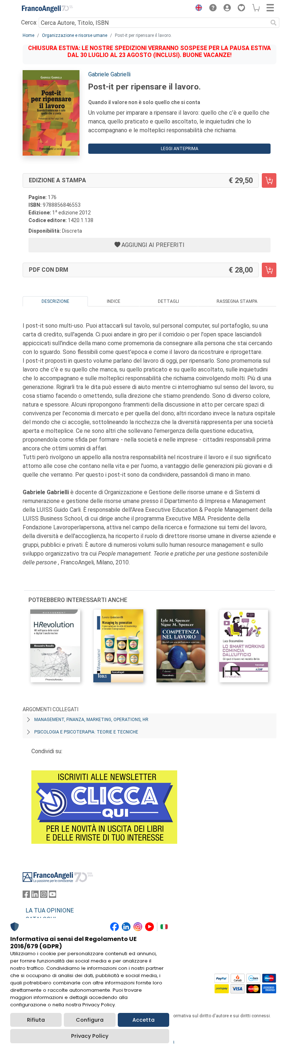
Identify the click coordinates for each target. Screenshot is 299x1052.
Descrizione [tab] (55, 301)
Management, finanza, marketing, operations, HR (91, 719)
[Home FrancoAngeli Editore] (47, 9)
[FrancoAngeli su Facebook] (26, 895)
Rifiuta (36, 1020)
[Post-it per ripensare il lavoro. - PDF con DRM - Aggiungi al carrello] (269, 270)
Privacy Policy (89, 1036)
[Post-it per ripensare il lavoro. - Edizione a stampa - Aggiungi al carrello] (269, 180)
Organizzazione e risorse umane (74, 35)
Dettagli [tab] (168, 301)
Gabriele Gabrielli (109, 74)
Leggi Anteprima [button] (179, 148)
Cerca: (29, 22)
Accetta (143, 1020)
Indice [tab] (113, 301)
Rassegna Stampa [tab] (237, 301)
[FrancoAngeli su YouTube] (52, 895)
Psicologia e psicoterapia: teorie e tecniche (86, 732)
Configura (90, 1020)
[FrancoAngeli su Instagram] (43, 895)
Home (28, 35)
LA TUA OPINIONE (50, 910)
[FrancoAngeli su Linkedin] (35, 895)
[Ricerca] (273, 23)
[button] (197, 9)
